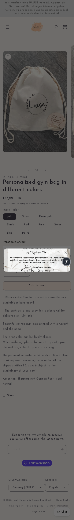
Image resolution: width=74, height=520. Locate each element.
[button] (66, 252)
